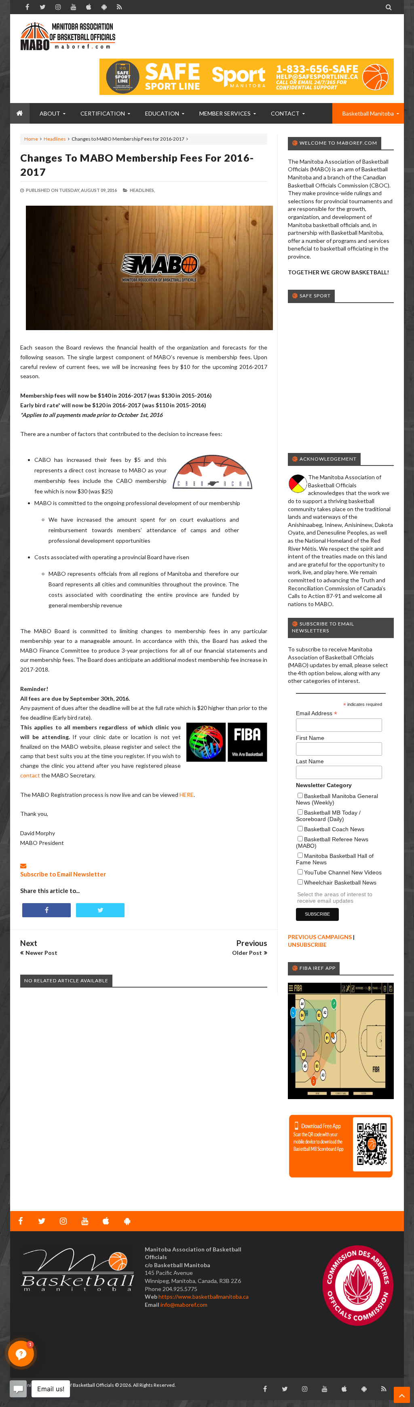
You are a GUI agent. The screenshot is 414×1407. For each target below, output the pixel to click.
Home (31, 139)
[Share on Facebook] (46, 910)
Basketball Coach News (334, 829)
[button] (21, 1354)
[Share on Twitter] (100, 910)
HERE (187, 794)
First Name (310, 738)
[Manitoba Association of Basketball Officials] (67, 40)
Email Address (316, 713)
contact (30, 775)
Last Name (310, 761)
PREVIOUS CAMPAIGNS (320, 936)
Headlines (55, 139)
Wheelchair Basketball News (340, 882)
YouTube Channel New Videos (343, 872)
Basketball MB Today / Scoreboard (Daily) (328, 815)
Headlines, (142, 190)
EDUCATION (162, 113)
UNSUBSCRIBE (307, 944)
